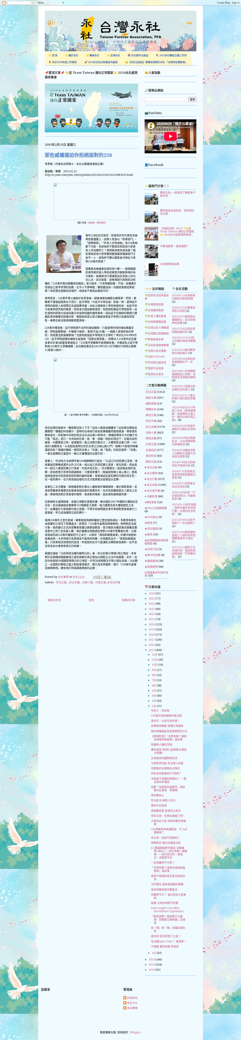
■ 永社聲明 (151, 473)
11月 (155, 659)
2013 (152, 964)
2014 (152, 959)
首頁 (91, 600)
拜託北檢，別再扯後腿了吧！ (168, 815)
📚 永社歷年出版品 (138, 55)
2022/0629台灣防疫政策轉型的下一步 (183, 360)
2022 (152, 614)
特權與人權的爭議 (161, 744)
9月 (154, 670)
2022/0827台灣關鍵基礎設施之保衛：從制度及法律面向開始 (184, 374)
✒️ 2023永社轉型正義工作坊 (171, 55)
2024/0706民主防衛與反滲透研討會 (183, 464)
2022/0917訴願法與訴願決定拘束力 (183, 388)
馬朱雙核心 (157, 795)
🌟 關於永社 (71, 55)
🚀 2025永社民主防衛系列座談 (101, 62)
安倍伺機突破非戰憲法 (164, 889)
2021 (152, 619)
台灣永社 (132, 997)
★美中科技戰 (152, 554)
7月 (154, 680)
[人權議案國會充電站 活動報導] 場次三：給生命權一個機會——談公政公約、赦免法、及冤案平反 (169, 852)
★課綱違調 (151, 560)
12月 (155, 654)
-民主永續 (74, 582)
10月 (155, 664)
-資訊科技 (150, 455)
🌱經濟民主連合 (154, 374)
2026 (152, 593)
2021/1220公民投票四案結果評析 (183, 330)
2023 (152, 608)
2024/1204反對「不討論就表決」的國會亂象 (184, 495)
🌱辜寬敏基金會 (154, 339)
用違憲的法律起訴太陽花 (165, 768)
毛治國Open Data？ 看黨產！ (168, 941)
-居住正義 (150, 415)
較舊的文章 (128, 600)
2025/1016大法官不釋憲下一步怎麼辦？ (184, 521)
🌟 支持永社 (113, 55)
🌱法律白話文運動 (155, 350)
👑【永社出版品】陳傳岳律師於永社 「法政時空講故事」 (156, 62)
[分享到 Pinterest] (109, 577)
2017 (152, 639)
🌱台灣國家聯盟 (154, 310)
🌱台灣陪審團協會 (155, 321)
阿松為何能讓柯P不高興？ (166, 773)
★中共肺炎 (151, 517)
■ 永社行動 (151, 478)
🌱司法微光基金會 (155, 362)
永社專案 (132, 1007)
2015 (152, 650)
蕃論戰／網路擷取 (96, 223)
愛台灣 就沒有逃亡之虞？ (166, 936)
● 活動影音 (151, 496)
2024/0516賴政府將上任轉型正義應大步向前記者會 (184, 453)
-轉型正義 (150, 461)
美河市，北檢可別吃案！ (165, 720)
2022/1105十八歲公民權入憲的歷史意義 (184, 397)
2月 (154, 706)
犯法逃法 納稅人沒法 (163, 800)
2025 (152, 598)
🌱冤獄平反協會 (154, 368)
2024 (152, 603)
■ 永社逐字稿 (152, 490)
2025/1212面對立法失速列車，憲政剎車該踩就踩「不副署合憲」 (184, 552)
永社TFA (132, 1002)
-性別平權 (150, 420)
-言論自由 (150, 449)
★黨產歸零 (151, 566)
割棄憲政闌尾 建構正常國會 (167, 725)
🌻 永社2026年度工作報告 (62, 62)
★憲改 (149, 534)
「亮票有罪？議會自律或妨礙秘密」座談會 (168, 869)
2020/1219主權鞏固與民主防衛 (183, 309)
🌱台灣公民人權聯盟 (157, 327)
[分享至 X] (102, 577)
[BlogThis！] (99, 577)
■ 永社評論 (114, 582)
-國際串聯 (150, 403)
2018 (152, 634)
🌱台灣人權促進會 (155, 316)
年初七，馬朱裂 (160, 710)
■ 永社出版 (151, 467)
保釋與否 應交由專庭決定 (166, 842)
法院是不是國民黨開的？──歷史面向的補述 (168, 780)
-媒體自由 (150, 409)
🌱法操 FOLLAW (155, 356)
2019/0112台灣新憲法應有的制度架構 (183, 297)
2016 (152, 644)
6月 (154, 685)
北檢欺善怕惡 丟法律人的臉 (167, 763)
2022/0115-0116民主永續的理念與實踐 (184, 339)
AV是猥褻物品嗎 (169, 264)
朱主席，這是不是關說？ (165, 837)
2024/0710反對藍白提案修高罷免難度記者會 (184, 474)
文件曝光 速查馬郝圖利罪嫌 (167, 884)
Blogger (135, 1032)
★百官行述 (151, 549)
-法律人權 (87, 582)
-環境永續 (150, 438)
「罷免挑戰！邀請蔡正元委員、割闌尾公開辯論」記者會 (168, 919)
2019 (152, 629)
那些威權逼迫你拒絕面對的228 (169, 731)
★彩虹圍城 (151, 528)
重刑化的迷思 (159, 805)
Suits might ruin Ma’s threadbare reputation (167, 909)
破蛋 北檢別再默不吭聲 (164, 902)
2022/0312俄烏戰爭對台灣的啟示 (183, 351)
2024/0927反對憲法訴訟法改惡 (183, 485)
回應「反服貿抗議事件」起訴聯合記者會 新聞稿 (168, 788)
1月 (154, 952)
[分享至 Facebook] (106, 577)
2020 (152, 624)
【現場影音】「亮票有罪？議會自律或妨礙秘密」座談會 (169, 738)
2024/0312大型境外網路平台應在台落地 (184, 427)
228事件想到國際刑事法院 (166, 715)
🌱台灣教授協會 (154, 304)
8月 (154, 675)
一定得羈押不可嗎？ (163, 862)
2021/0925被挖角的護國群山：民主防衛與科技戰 (184, 319)
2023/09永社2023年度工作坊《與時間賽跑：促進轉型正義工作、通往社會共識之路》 (184, 413)
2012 (152, 969)
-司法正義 (60, 582)
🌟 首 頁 (52, 55)
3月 (154, 700)
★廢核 (149, 522)
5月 (154, 690)
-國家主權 (150, 397)
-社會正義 (100, 582)
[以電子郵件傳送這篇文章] (95, 577)
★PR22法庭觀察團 (156, 508)
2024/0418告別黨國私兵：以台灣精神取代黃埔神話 (184, 441)
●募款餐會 (151, 502)
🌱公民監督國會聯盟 (157, 345)
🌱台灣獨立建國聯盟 (157, 333)
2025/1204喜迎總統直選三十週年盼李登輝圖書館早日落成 (184, 535)
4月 (154, 695)
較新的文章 (54, 600)
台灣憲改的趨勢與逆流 (164, 758)
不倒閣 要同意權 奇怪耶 (165, 946)
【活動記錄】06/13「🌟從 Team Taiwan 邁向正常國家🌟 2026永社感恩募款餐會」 (177, 231)
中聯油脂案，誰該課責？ (174, 246)
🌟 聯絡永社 (92, 55)
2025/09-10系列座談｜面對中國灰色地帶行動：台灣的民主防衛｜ (184, 509)
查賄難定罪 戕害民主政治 (166, 810)
